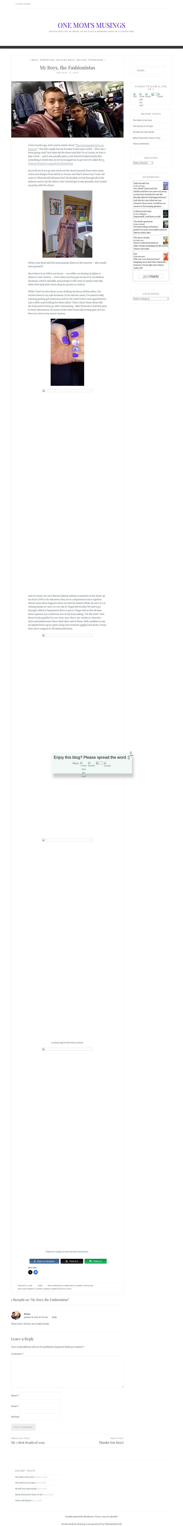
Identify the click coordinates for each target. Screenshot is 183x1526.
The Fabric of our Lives (142, 120)
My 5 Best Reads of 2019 (27, 1441)
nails (68, 1289)
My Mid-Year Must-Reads (143, 132)
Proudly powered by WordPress (79, 1517)
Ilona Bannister (140, 257)
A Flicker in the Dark (142, 211)
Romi (40, 1286)
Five (135, 254)
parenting (47, 60)
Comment (17, 1353)
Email (15, 1406)
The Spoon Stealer (142, 238)
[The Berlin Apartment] (165, 227)
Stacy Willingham (141, 214)
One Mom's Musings (91, 25)
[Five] (165, 260)
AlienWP (113, 1517)
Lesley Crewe (139, 240)
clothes (38, 1289)
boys (34, 60)
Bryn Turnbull (140, 224)
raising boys (65, 60)
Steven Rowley (140, 186)
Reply (54, 1317)
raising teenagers (89, 60)
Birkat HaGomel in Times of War (146, 138)
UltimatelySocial (113, 1524)
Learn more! (23, 4)
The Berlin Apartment (143, 221)
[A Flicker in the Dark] (165, 217)
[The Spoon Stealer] (165, 244)
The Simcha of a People (143, 126)
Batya (27, 1314)
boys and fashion (26, 1289)
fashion (46, 1289)
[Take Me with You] (165, 189)
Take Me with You (141, 183)
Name (15, 1395)
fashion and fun (58, 1289)
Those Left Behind (141, 144)
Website (15, 1416)
